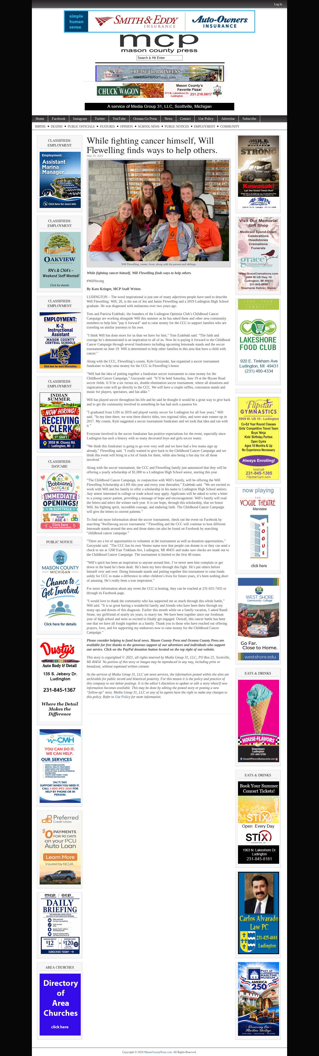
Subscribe (249, 119)
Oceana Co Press (145, 119)
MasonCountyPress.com (158, 1052)
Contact (185, 119)
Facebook (58, 119)
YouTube (119, 119)
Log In (278, 4)
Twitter (100, 119)
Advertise (228, 119)
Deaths (57, 126)
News (168, 119)
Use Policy (206, 119)
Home (40, 119)
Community (229, 126)
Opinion (126, 126)
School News (149, 126)
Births (40, 126)
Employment (204, 126)
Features (107, 126)
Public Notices (177, 126)
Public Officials (81, 126)
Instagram (80, 119)
